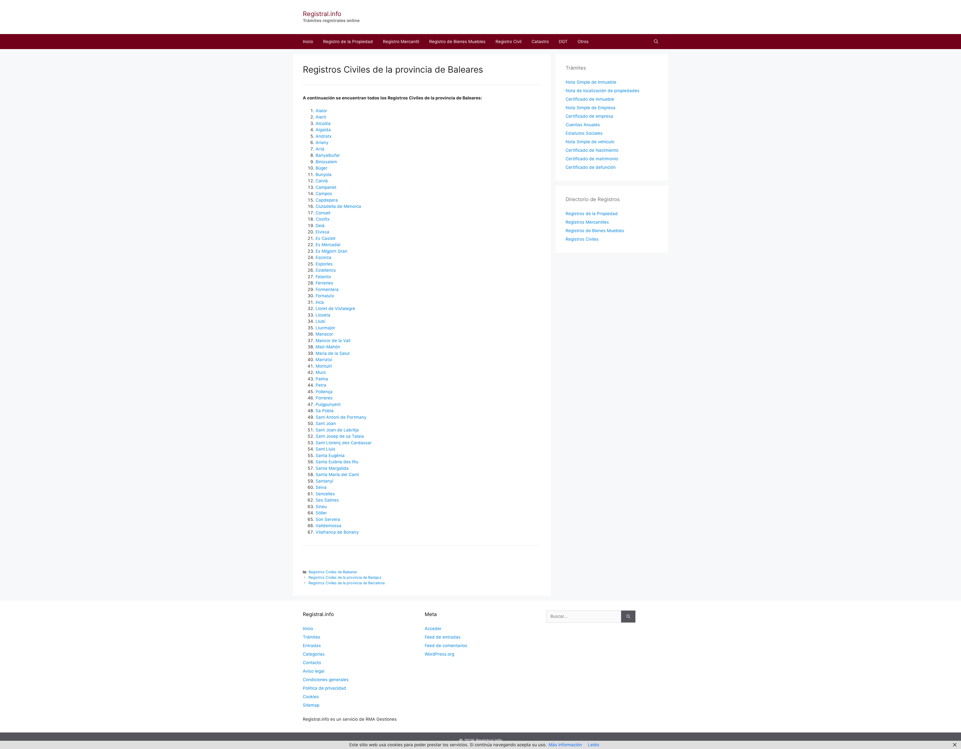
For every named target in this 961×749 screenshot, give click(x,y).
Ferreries (324, 282)
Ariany (322, 142)
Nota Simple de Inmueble (591, 82)
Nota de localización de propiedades (602, 90)
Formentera (327, 289)
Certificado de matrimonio (592, 158)
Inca (320, 302)
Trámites (311, 637)
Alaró (321, 116)
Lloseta (323, 315)
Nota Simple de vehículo (590, 141)
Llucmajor (325, 327)
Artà (320, 149)
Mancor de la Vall (333, 340)
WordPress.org (439, 654)
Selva (321, 487)
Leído (593, 744)
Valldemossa (328, 525)
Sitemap (311, 705)
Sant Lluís (325, 449)
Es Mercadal (328, 244)
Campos (324, 193)
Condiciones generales (326, 679)
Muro (321, 372)
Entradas (312, 645)
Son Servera (328, 519)
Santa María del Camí (337, 474)
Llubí (320, 321)
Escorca (323, 257)
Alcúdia (323, 123)
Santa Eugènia (330, 455)
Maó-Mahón (328, 346)
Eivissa (322, 231)
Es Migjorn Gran (331, 251)
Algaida (323, 129)
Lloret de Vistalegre (335, 308)
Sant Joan (326, 423)
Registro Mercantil (401, 41)
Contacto (312, 662)
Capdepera (327, 200)
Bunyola (324, 174)
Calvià (322, 180)
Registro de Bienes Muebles (457, 41)
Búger (321, 168)
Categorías (314, 654)
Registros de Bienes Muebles (595, 230)
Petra (321, 385)
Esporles (324, 263)
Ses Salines (327, 500)
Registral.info (322, 14)
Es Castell (325, 238)
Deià (320, 225)
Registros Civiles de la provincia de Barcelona (347, 583)
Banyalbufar (328, 155)
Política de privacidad (324, 688)
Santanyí (324, 481)
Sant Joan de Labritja (337, 429)
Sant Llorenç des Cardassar (344, 442)
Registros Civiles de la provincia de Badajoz (345, 577)
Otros (583, 41)
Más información (565, 744)
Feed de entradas (442, 637)
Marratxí (324, 359)
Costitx (323, 219)
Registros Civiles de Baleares (333, 572)
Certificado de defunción (591, 167)
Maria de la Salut (333, 353)
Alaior (321, 110)
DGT (563, 41)
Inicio (308, 41)
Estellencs (326, 270)
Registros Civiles (582, 239)
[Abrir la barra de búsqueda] (656, 41)
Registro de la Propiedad (348, 41)
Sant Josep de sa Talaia (340, 436)
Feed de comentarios (446, 645)
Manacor (324, 334)
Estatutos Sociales (584, 133)
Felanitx (323, 276)
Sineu (321, 506)
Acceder (433, 628)
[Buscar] (628, 617)
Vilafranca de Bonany (337, 532)
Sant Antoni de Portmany (341, 417)
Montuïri (324, 366)
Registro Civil (509, 41)
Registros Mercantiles (587, 222)
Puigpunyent (328, 404)
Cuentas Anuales (583, 124)
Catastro (540, 41)
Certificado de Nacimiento (592, 150)
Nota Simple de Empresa (590, 107)
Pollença (324, 391)
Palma (322, 378)
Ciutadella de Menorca (338, 206)
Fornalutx (325, 295)
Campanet (326, 187)
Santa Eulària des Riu (337, 461)
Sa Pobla (325, 410)
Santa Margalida (332, 468)
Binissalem (326, 161)
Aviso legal (313, 671)
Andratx (324, 136)
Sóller (321, 512)
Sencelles (325, 493)
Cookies (311, 696)
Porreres (324, 397)
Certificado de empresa (589, 116)
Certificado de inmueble (590, 99)
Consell (323, 212)
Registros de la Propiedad (592, 213)
